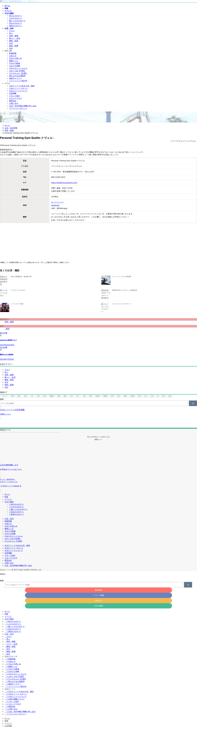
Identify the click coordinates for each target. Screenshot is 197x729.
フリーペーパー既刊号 (18, 81)
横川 (118, 396)
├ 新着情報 (10, 659)
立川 (145, 396)
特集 (6, 497)
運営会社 (12, 101)
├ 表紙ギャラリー (13, 684)
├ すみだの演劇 (12, 671)
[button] (98, 413)
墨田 (65, 396)
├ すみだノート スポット (16, 694)
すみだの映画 (14, 63)
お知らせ (12, 56)
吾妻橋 (51, 396)
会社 (11, 48)
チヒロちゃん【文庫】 (18, 73)
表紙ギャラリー (15, 78)
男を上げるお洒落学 (17, 76)
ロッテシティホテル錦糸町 (121, 276)
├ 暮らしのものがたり (18, 509)
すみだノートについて (18, 91)
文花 (84, 396)
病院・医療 (13, 46)
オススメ (5, 396)
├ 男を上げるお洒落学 (15, 681)
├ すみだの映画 (12, 669)
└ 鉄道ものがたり (16, 514)
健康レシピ (13, 61)
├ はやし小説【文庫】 (15, 676)
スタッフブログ (15, 98)
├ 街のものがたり (16, 504)
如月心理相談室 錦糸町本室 (21, 276)
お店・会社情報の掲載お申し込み (22, 106)
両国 (12, 396)
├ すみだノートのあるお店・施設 (19, 691)
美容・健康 (13, 36)
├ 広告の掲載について (15, 699)
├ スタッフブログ (13, 704)
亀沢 (19, 396)
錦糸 (8, 328)
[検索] (193, 403)
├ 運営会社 (10, 706)
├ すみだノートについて (15, 696)
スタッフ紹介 (14, 96)
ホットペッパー (57, 202)
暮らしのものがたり (17, 21)
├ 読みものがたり (16, 512)
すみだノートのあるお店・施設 (22, 86)
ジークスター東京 (17, 304)
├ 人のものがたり (16, 507)
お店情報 (8, 726)
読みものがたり (15, 23)
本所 (90, 396)
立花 (152, 396)
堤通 (58, 396)
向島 (44, 396)
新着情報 (12, 53)
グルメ (12, 31)
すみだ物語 (9, 502)
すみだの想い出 (15, 58)
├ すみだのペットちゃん (15, 674)
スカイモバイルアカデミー (121, 304)
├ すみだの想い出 (13, 664)
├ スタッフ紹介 (12, 701)
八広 (31, 396)
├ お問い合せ (11, 709)
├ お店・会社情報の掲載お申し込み (20, 711)
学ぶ (11, 33)
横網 (125, 396)
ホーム (7, 494)
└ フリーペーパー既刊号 (15, 686)
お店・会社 (9, 518)
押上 (77, 396)
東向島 (98, 396)
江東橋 (132, 396)
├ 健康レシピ (11, 666)
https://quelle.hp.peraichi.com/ (64, 182)
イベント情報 (98, 595)
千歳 (38, 396)
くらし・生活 (11, 644)
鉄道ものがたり (15, 26)
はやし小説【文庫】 (17, 71)
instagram (55, 205)
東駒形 (105, 396)
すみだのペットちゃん (18, 68)
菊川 (163, 396)
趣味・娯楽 (13, 41)
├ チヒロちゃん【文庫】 (15, 679)
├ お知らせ (10, 661)
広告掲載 (12, 93)
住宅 (11, 43)
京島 (25, 396)
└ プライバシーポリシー (15, 714)
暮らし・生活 (14, 38)
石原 (139, 396)
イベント (8, 499)
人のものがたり (15, 18)
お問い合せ (13, 103)
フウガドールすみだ (18, 290)
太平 (71, 396)
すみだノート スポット (18, 88)
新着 (6, 721)
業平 (112, 396)
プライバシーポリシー (18, 108)
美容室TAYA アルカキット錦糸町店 (124, 290)
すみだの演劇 (14, 66)
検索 (2, 399)
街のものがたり (15, 16)
